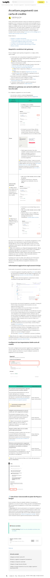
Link (34, 272)
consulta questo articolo (33, 217)
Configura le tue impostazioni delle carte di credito (22, 43)
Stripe (34, 79)
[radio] (32, 541)
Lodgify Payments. (28, 83)
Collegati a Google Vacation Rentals (18, 564)
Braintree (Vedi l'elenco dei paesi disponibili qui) (22, 66)
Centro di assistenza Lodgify (7, 4)
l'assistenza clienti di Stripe (23, 339)
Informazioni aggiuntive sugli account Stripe (22, 41)
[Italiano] (47, 2)
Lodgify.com (11, 575)
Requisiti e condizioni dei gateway (18, 38)
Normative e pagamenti (19, 4)
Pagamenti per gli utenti (31, 71)
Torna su (11, 548)
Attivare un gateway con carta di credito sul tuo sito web (24, 40)
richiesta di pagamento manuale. (28, 514)
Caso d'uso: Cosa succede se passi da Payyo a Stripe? (23, 44)
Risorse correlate (15, 46)
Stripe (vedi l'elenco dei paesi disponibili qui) (22, 67)
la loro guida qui (19, 324)
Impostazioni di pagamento (30, 4)
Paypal (18, 73)
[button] (41, 2)
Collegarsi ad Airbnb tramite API (17, 557)
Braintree (20, 80)
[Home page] (6, 2)
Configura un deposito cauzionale (17, 561)
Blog (16, 575)
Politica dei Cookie (21, 575)
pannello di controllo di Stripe (26, 275)
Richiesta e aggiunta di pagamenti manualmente (21, 559)
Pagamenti (35, 96)
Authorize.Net (14, 80)
